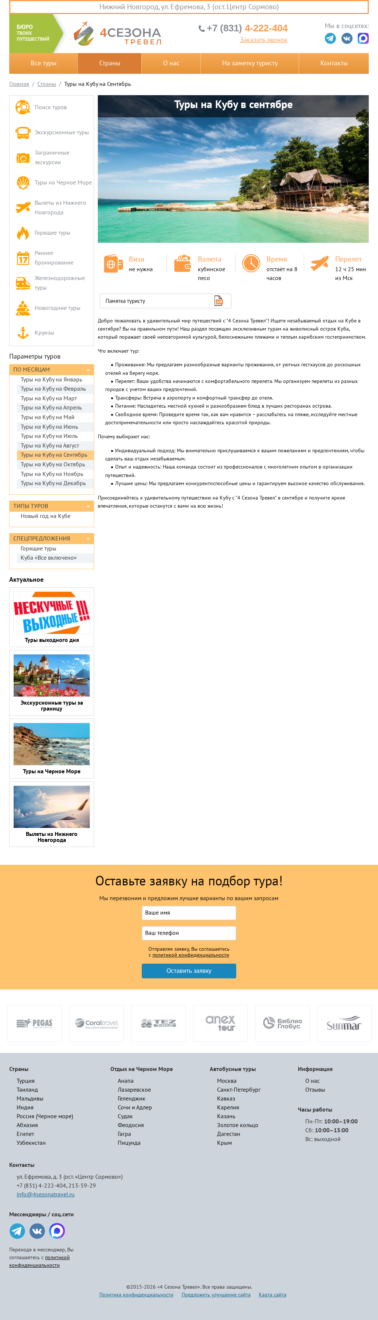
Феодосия (131, 1125)
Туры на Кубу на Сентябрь (54, 455)
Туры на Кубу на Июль (49, 436)
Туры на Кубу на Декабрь (53, 483)
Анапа (126, 1081)
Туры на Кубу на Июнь (49, 427)
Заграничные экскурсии (52, 157)
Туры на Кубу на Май (48, 417)
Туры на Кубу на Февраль (53, 389)
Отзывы (315, 1089)
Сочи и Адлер (135, 1107)
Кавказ (226, 1098)
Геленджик (131, 1098)
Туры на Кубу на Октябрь (53, 464)
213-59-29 (82, 1185)
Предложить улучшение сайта (216, 1295)
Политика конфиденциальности (136, 1295)
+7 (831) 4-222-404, (42, 1185)
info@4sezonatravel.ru (46, 1194)
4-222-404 (247, 28)
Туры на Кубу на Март (49, 398)
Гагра (124, 1134)
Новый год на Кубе (46, 516)
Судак (125, 1116)
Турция (26, 1081)
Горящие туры (53, 232)
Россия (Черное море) (45, 1116)
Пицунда (129, 1143)
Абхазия (27, 1125)
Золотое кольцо (237, 1125)
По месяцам (31, 369)
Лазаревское (134, 1089)
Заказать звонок (264, 40)
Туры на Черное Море (63, 182)
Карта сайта (272, 1295)
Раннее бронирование (54, 258)
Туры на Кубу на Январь (51, 379)
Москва (227, 1081)
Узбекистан (31, 1143)
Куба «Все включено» (49, 557)
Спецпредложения (41, 538)
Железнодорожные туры (60, 283)
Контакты (334, 63)
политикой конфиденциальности (190, 955)
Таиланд (27, 1089)
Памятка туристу (125, 301)
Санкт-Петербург (239, 1089)
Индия (25, 1107)
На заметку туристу (250, 63)
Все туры (43, 63)
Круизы (44, 332)
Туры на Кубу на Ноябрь (52, 474)
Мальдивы (30, 1098)
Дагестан (228, 1134)
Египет (25, 1134)
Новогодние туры (57, 308)
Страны (109, 63)
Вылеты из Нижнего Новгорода (60, 208)
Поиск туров (51, 107)
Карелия (228, 1107)
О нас (171, 63)
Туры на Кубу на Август (50, 445)
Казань (226, 1116)
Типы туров (30, 506)
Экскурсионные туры (62, 132)
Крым (224, 1143)
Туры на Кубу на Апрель (51, 407)
